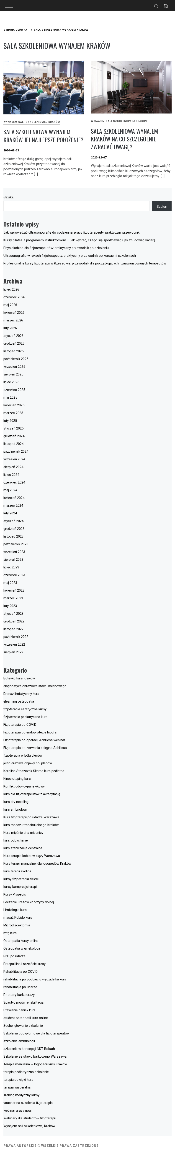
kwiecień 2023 (13, 590)
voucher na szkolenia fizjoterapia (28, 1103)
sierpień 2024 (13, 467)
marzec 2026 (13, 320)
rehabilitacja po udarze (20, 987)
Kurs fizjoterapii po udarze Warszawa (31, 817)
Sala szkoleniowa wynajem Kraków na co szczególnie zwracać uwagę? (124, 139)
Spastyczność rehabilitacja (23, 1002)
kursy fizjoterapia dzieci (21, 879)
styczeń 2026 (13, 336)
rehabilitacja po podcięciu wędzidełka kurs (34, 979)
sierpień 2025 (13, 374)
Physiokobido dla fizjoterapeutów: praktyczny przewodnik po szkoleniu (56, 248)
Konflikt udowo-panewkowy (24, 786)
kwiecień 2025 (13, 405)
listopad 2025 (13, 351)
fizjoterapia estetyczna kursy (24, 709)
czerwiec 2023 (14, 575)
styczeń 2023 (13, 614)
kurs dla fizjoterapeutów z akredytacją (31, 794)
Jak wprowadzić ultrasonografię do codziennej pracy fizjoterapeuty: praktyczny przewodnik (71, 232)
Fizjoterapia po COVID (19, 725)
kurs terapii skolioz (17, 871)
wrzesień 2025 (14, 367)
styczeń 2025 (13, 428)
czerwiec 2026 (14, 297)
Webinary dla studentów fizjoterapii (29, 1118)
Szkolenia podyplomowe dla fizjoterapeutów (36, 1033)
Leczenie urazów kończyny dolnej (28, 902)
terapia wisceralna (17, 1087)
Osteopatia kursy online (21, 941)
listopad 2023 (13, 536)
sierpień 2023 (13, 560)
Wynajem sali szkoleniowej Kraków (31, 122)
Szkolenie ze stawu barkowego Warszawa (35, 1056)
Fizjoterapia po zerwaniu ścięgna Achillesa (35, 748)
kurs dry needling (15, 802)
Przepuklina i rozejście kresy (24, 964)
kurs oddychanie (15, 840)
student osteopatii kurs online (25, 1018)
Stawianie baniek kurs (19, 1010)
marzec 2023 (13, 598)
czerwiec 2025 (14, 390)
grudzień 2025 (13, 343)
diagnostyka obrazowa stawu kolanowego (35, 686)
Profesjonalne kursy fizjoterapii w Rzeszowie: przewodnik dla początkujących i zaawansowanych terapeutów (84, 263)
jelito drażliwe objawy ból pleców (27, 763)
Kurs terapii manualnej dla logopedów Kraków (37, 863)
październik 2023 (15, 544)
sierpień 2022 (13, 652)
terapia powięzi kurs (18, 1080)
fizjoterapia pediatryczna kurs (25, 717)
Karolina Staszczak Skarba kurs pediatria (33, 771)
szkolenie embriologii (19, 1041)
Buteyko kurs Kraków (19, 678)
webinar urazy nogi (17, 1110)
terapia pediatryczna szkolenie (26, 1072)
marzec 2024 (13, 505)
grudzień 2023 (13, 529)
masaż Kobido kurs (17, 918)
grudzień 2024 (13, 436)
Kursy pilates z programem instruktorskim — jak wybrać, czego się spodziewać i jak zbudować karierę (79, 240)
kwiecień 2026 (13, 313)
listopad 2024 (13, 444)
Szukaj (8, 197)
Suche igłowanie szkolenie (23, 1026)
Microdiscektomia (16, 925)
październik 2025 (15, 359)
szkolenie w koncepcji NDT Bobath (29, 1049)
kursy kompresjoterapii (20, 887)
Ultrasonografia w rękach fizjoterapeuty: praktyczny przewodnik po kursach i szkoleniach (69, 256)
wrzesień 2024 (14, 459)
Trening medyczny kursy (21, 1095)
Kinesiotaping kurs (17, 779)
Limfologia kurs (15, 910)
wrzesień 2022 (14, 644)
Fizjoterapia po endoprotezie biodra (30, 732)
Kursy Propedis (14, 894)
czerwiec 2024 (14, 482)
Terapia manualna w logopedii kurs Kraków (35, 1064)
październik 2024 (15, 451)
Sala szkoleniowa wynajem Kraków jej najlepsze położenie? (43, 135)
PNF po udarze (14, 956)
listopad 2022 (13, 629)
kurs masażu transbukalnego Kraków (31, 825)
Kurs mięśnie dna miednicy (23, 833)
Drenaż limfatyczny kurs (21, 694)
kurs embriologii (15, 809)
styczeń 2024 (13, 521)
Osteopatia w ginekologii (21, 948)
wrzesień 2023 (14, 552)
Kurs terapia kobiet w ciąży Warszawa (31, 856)
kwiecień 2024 (13, 498)
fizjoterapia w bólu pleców (22, 755)
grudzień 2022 (13, 621)
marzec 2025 (13, 413)
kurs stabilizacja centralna (22, 848)
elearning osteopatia (18, 701)
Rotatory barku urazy (19, 995)
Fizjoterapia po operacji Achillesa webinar (34, 740)
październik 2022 (15, 637)
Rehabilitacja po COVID (20, 972)
